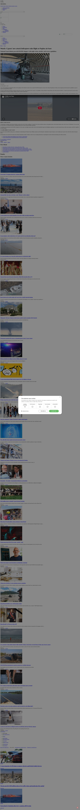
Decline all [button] (43, 411)
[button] (25, 411)
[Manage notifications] (77, 807)
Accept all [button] (53, 411)
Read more (40, 401)
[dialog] (40, 405)
